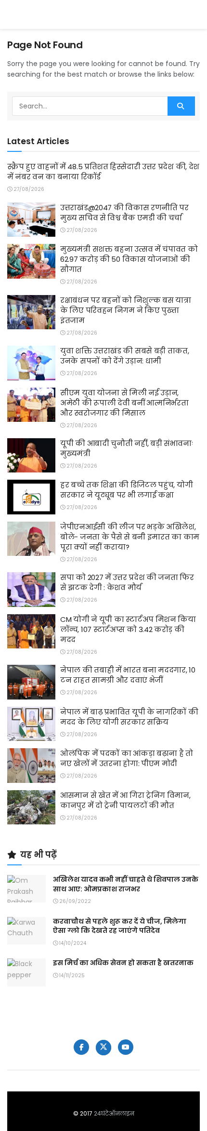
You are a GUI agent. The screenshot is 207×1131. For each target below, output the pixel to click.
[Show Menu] (195, 14)
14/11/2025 (71, 975)
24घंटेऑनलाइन (114, 1113)
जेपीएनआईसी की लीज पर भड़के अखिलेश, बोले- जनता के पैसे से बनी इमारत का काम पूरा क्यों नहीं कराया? (129, 537)
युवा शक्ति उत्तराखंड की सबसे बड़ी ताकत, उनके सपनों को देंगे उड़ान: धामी (124, 356)
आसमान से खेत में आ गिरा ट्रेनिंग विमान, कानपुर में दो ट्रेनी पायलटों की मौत (125, 800)
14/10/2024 (72, 943)
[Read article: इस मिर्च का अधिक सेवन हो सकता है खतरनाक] (26, 972)
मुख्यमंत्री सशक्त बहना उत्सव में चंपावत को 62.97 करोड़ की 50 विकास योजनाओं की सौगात (129, 259)
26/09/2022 (74, 901)
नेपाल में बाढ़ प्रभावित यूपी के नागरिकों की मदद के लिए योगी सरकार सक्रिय (129, 717)
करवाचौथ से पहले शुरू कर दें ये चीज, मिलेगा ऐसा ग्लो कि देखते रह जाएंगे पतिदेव (119, 926)
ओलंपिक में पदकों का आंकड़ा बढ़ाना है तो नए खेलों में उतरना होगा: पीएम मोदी (126, 758)
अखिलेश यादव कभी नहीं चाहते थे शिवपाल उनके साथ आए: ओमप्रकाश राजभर (125, 884)
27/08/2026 (28, 189)
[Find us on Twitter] (103, 1047)
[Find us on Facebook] (81, 1047)
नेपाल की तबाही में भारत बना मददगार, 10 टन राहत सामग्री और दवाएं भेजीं (127, 675)
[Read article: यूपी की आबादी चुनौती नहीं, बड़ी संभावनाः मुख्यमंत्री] (31, 455)
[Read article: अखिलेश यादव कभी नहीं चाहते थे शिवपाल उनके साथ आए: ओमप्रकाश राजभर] (26, 888)
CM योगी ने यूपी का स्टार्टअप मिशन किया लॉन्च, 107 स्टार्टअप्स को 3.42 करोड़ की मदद (128, 629)
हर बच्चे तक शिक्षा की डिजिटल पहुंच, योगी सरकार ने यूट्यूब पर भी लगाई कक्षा (126, 490)
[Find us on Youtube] (125, 1047)
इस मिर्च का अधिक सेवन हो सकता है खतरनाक (123, 963)
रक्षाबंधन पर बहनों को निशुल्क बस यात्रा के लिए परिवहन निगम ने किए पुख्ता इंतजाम (125, 310)
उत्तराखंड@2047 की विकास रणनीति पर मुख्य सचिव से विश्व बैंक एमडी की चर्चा (124, 212)
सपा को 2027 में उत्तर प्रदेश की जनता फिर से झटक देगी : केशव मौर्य (127, 582)
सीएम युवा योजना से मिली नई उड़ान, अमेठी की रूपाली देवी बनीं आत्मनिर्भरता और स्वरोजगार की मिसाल (124, 403)
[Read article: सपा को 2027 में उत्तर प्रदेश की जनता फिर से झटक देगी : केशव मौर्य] (31, 589)
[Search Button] (181, 106)
